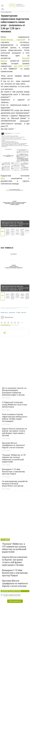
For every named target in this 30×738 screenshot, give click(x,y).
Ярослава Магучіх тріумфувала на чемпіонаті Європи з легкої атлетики (13, 445)
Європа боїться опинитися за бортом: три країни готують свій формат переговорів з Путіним (14, 432)
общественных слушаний (13, 39)
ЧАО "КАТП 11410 (21, 66)
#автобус (23, 312)
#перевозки (12, 312)
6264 (3, 178)
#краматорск (4, 312)
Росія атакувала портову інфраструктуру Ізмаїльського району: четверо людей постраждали (14, 417)
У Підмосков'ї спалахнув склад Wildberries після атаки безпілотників (14, 404)
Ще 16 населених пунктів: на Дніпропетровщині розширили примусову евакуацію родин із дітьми (14, 391)
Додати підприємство (15, 601)
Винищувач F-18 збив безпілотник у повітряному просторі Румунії (13, 471)
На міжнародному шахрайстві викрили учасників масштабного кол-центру (15, 483)
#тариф (18, 312)
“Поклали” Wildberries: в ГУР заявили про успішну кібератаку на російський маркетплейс (14, 458)
